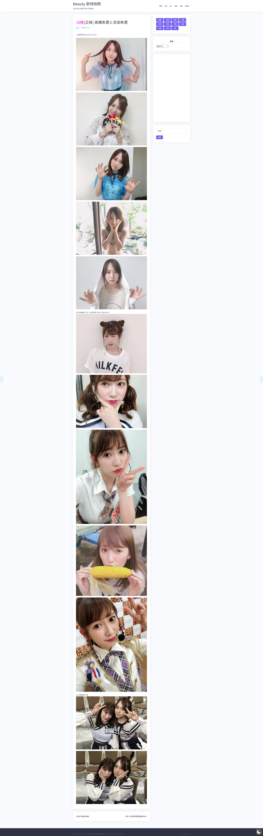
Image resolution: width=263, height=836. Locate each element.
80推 (175, 20)
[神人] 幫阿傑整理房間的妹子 (136, 816)
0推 (175, 28)
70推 (182, 20)
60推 (159, 24)
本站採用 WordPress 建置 (82, 834)
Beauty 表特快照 (87, 3)
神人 (171, 6)
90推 (167, 20)
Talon (121, 834)
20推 (159, 28)
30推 (182, 24)
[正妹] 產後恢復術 (82, 816)
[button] (259, 832)
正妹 (165, 6)
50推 (167, 24)
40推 (175, 24)
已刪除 (187, 6)
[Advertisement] (171, 88)
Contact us (185, 834)
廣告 (176, 6)
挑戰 (181, 6)
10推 (167, 28)
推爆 (160, 6)
